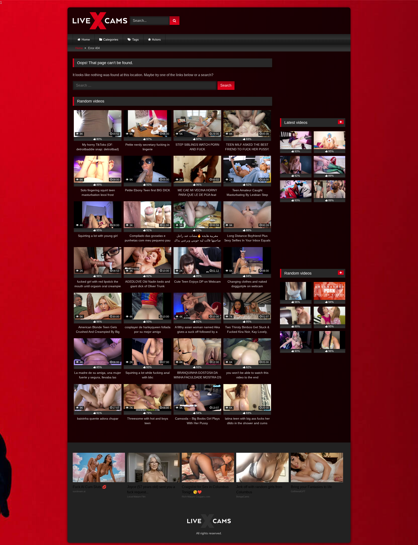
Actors (156, 39)
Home (86, 39)
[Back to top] (404, 533)
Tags (135, 39)
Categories (110, 39)
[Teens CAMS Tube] (100, 20)
